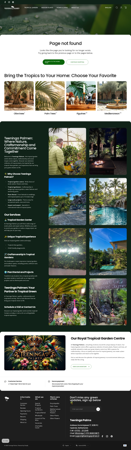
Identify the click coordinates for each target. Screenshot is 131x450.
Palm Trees (54, 406)
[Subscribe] (98, 409)
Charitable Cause (38, 427)
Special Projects (38, 404)
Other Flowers (55, 418)
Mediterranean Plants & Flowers (55, 411)
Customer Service (23, 404)
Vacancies (38, 423)
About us (23, 422)
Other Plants (54, 415)
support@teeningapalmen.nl (87, 436)
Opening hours (25, 411)
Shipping (23, 419)
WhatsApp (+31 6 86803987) (87, 433)
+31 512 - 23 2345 (81, 430)
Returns (23, 417)
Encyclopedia (54, 403)
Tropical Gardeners (39, 409)
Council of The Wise (40, 419)
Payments (23, 414)
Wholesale (38, 415)
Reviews (23, 408)
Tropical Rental (40, 413)
